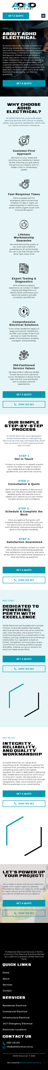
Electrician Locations (15, 1029)
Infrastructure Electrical (16, 1017)
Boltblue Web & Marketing (30, 1063)
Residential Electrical (14, 1005)
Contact (7, 990)
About (6, 978)
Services (7, 984)
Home (6, 972)
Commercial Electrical (15, 1011)
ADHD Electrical (20, 1056)
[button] (43, 16)
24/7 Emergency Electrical (18, 1023)
